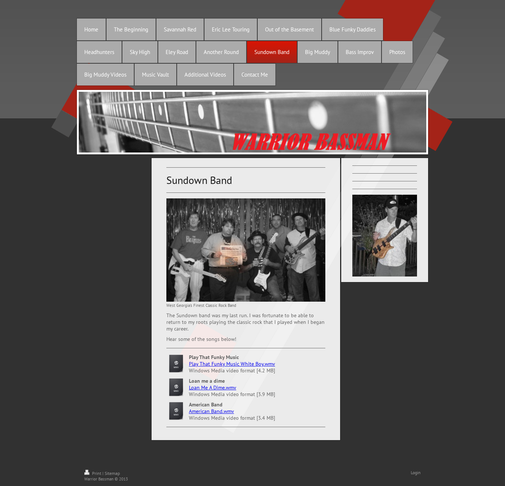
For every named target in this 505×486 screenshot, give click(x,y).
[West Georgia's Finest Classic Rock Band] (245, 250)
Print (96, 473)
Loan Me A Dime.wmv (212, 387)
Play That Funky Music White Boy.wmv (232, 364)
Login (416, 472)
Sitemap (112, 473)
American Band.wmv (211, 411)
